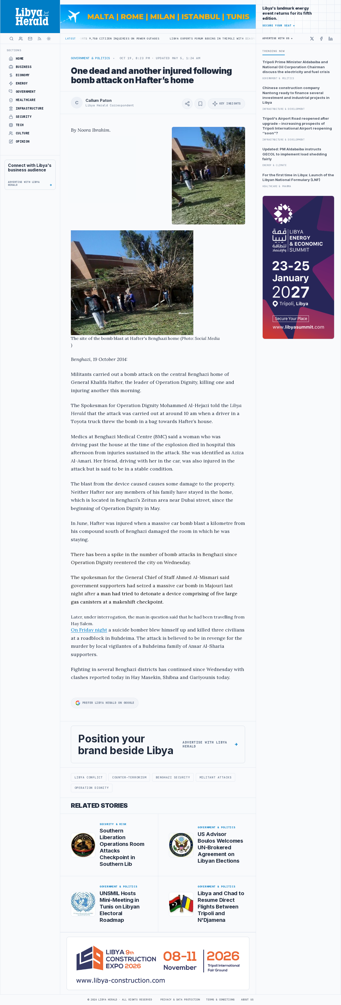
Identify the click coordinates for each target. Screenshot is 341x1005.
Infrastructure (30, 108)
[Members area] (21, 38)
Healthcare (26, 100)
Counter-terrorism (129, 777)
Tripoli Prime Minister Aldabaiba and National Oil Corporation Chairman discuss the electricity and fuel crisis (296, 67)
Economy (23, 75)
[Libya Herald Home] (30, 16)
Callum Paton (98, 100)
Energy (22, 83)
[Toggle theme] (48, 38)
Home (20, 59)
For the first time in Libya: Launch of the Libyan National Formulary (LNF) (298, 177)
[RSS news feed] (39, 38)
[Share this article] (187, 103)
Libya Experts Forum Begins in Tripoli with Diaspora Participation (190, 38)
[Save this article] (200, 103)
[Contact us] (30, 38)
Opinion (23, 141)
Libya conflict (89, 777)
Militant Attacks (216, 777)
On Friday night (89, 630)
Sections (14, 50)
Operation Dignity (92, 788)
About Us (247, 999)
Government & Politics (90, 58)
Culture (23, 133)
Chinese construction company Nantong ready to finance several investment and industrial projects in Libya (296, 95)
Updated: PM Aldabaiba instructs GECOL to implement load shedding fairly (294, 154)
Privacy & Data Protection (180, 999)
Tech (20, 125)
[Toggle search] (11, 38)
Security (24, 117)
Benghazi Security (173, 777)
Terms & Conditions (220, 999)
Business (24, 67)
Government (26, 92)
